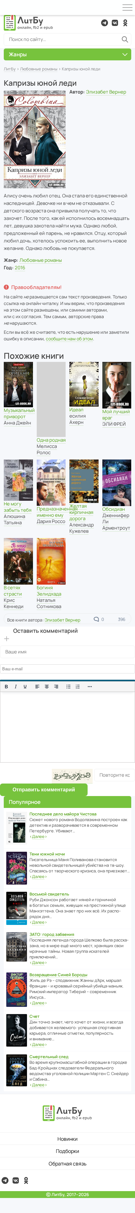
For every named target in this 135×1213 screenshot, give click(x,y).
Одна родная (51, 440)
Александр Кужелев (81, 527)
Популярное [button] (24, 801)
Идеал (76, 409)
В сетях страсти (13, 590)
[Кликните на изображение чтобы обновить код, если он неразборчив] (72, 776)
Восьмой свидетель (49, 894)
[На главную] (28, 23)
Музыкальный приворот (19, 413)
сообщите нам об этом (69, 339)
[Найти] (125, 39)
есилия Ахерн (77, 419)
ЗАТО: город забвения (52, 934)
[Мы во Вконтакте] (115, 23)
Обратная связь (68, 1163)
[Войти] (7, 7)
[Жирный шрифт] (6, 686)
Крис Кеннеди (14, 603)
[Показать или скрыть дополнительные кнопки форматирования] (90, 686)
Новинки (67, 1138)
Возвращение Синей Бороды (58, 974)
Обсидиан (113, 509)
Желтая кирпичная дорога (81, 512)
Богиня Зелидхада (49, 590)
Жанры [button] (18, 54)
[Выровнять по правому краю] (56, 686)
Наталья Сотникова (49, 603)
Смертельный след (49, 1056)
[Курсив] (15, 686)
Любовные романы (38, 69)
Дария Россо (51, 521)
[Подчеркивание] (25, 686)
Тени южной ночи (47, 854)
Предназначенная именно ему (57, 511)
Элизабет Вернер (106, 92)
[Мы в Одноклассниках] (125, 23)
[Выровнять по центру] (46, 686)
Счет (35, 1016)
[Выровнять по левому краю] (37, 686)
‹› (38, 836)
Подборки (67, 1151)
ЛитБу (10, 69)
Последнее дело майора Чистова (63, 814)
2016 (20, 267)
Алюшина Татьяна (14, 519)
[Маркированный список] (68, 686)
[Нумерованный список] (78, 686)
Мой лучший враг (116, 414)
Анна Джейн (17, 422)
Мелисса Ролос (47, 449)
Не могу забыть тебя (17, 506)
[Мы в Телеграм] (105, 23)
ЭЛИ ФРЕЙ (114, 424)
